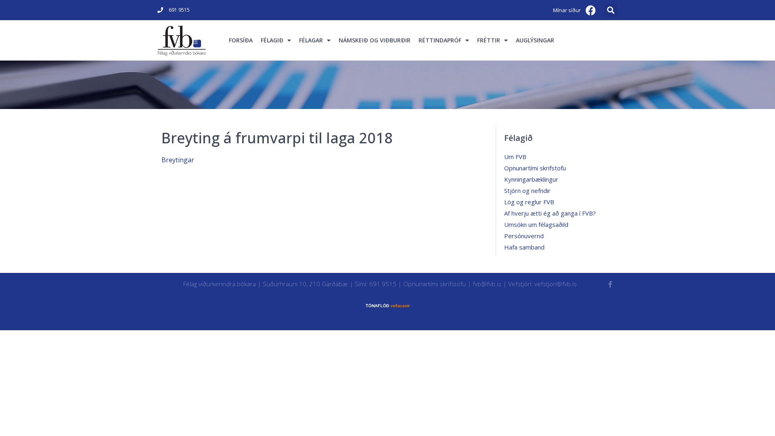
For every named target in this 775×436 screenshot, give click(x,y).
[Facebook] (591, 10)
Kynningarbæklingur (531, 179)
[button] (611, 10)
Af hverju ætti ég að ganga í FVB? (550, 213)
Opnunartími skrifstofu (535, 168)
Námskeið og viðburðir (375, 40)
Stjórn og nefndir (527, 191)
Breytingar (177, 159)
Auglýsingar (535, 40)
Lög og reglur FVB (529, 202)
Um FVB (515, 157)
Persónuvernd (524, 236)
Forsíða (241, 40)
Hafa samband (524, 247)
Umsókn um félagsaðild (536, 224)
